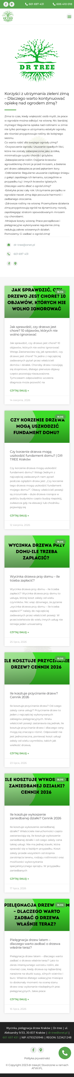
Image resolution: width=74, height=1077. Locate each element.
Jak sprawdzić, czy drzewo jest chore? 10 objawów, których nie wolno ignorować (33, 330)
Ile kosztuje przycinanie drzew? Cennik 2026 (34, 695)
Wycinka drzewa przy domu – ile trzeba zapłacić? (35, 578)
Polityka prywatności (37, 1058)
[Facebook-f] (5, 4)
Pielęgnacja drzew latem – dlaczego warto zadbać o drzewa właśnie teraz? (35, 943)
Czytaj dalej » (19, 390)
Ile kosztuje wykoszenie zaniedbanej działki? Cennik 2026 (35, 816)
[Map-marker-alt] (11, 4)
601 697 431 (11, 1037)
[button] (69, 16)
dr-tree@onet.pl (58, 1032)
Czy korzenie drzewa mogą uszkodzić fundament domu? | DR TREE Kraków (36, 455)
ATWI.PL (37, 1068)
